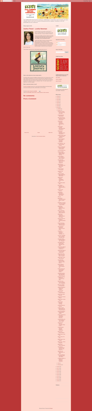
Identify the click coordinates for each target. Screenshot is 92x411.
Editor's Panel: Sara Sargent (61, 340)
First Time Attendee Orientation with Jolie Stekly (61, 355)
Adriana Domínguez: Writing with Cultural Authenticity (61, 289)
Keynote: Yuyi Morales (60, 172)
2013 (58, 374)
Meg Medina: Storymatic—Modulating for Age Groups (61, 194)
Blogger (51, 408)
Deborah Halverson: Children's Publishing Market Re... (61, 220)
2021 (58, 104)
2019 (58, 107)
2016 (58, 369)
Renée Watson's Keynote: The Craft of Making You (61, 266)
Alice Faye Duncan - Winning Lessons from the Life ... (61, 118)
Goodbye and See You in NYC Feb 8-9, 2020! (61, 112)
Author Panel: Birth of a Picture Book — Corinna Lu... (62, 247)
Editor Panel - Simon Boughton (61, 342)
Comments (59, 44)
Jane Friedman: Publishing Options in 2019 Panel (61, 228)
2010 (58, 379)
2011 (58, 377)
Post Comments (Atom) (41, 136)
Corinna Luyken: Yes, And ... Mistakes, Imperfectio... (61, 329)
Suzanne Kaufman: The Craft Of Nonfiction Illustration (61, 140)
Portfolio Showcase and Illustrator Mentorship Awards (61, 270)
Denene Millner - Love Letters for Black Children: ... (61, 157)
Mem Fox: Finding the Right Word (61, 285)
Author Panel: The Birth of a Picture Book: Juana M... (61, 254)
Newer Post (26, 132)
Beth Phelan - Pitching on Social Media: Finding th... (61, 200)
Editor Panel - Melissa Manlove (61, 345)
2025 (58, 97)
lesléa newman (46, 92)
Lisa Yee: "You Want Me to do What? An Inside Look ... (61, 236)
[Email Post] (39, 91)
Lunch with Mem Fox (61, 150)
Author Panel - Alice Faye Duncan (61, 258)
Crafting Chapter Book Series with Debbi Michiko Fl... (62, 308)
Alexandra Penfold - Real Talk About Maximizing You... (61, 274)
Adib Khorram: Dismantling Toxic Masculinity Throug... (61, 166)
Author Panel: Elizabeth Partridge (60, 302)
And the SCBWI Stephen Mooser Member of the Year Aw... (61, 153)
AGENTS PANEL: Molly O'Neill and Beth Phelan (61, 174)
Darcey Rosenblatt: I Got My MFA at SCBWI (61, 312)
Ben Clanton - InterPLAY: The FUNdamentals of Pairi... (61, 187)
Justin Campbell (59, 79)
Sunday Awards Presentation (61, 169)
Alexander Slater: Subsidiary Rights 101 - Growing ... (61, 240)
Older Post (50, 132)
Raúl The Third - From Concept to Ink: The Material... (61, 282)
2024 (58, 99)
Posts (58, 42)
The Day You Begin (27, 86)
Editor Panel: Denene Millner (61, 332)
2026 (58, 96)
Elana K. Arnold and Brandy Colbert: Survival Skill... (61, 147)
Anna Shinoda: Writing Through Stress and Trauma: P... (61, 161)
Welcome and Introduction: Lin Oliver (61, 352)
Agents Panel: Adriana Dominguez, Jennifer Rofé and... (61, 179)
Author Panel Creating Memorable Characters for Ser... (61, 123)
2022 (58, 102)
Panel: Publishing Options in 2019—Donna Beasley (61, 224)
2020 (58, 105)
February (59, 364)
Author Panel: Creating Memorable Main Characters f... (61, 128)
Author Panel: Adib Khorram (61, 295)
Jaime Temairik (58, 81)
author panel (34, 92)
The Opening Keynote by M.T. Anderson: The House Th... (61, 348)
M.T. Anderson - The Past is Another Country (61, 144)
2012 (58, 376)
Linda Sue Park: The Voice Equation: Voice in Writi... (61, 320)
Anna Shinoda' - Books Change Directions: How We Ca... (61, 261)
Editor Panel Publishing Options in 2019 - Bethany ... (61, 208)
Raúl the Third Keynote (60, 190)
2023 (58, 101)
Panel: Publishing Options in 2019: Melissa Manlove (61, 211)
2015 (58, 371)
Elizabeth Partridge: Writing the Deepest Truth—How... (61, 278)
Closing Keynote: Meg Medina (61, 116)
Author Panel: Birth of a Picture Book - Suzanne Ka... (62, 251)
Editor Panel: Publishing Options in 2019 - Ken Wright (61, 216)
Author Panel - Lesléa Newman (61, 292)
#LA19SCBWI (28, 92)
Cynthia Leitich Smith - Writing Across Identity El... (62, 136)
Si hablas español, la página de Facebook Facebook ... (61, 360)
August (59, 110)
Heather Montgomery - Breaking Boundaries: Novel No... (62, 316)
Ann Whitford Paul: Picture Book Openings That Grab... (61, 244)
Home (39, 132)
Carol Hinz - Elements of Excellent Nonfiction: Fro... (61, 232)
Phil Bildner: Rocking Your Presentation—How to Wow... (61, 203)
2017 (58, 368)
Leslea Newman (40, 92)
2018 (58, 366)
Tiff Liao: (59, 196)
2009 (58, 380)
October (59, 108)
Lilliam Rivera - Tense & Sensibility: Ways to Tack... (61, 324)
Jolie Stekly (58, 77)
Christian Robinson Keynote (61, 306)
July (59, 363)
